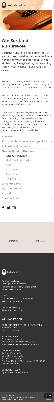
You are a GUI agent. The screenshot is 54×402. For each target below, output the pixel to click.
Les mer (48, 400)
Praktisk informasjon (19, 160)
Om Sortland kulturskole (18, 151)
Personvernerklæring (11, 308)
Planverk (11, 174)
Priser (10, 164)
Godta (48, 395)
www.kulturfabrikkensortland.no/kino (18, 342)
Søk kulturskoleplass (16, 146)
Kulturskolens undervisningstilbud (25, 141)
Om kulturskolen (16, 155)
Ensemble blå (11, 183)
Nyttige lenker (11, 188)
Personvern (13, 169)
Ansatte (11, 178)
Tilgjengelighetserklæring (13, 310)
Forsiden (7, 136)
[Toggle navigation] (49, 5)
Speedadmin (10, 198)
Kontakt (7, 193)
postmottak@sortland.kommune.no (18, 298)
